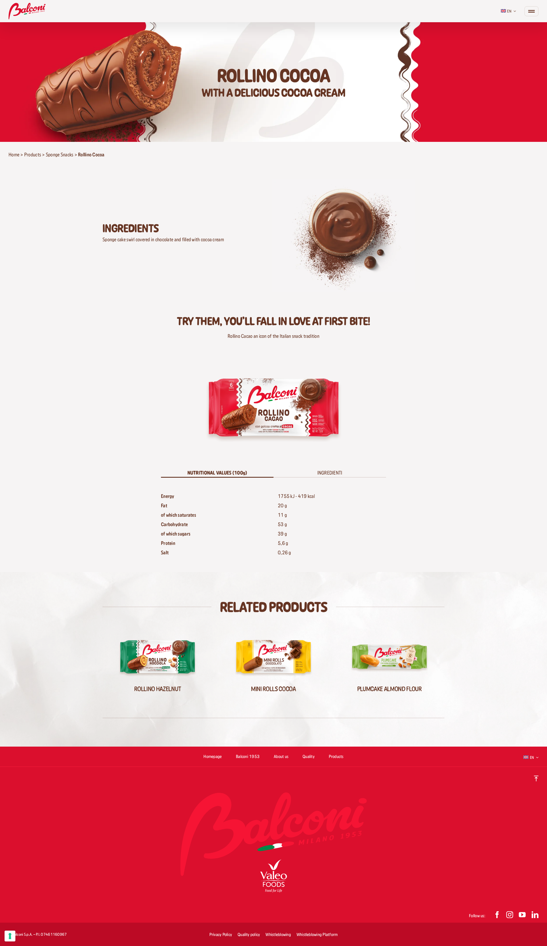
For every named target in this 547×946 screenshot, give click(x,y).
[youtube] (522, 914)
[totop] (536, 778)
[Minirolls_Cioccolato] (273, 632)
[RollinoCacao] (273, 363)
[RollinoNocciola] (157, 632)
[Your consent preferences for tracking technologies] (10, 936)
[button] (330, 473)
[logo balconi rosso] (27, 5)
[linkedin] (535, 914)
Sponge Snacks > (62, 155)
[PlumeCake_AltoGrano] (389, 632)
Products (32, 155)
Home (14, 155)
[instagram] (509, 914)
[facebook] (497, 914)
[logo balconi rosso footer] (273, 795)
